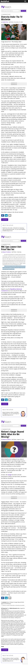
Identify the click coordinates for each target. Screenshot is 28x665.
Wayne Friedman (6, 252)
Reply (2, 646)
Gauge (10, 474)
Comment (4, 219)
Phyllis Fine (5, 22)
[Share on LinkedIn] (6, 215)
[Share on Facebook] (2, 215)
